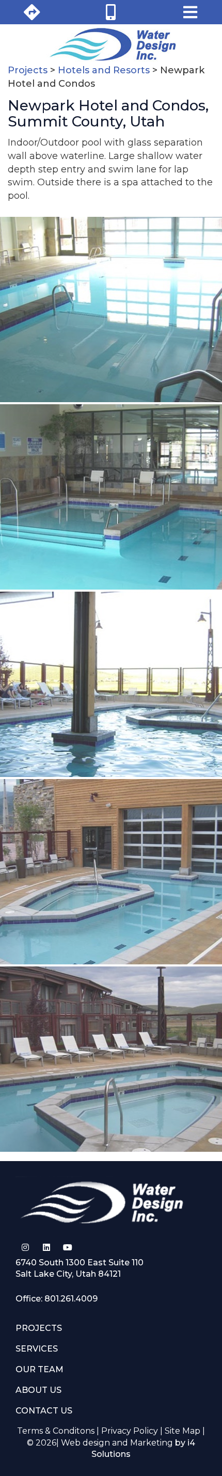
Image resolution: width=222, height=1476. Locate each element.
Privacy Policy (129, 1431)
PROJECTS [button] (38, 1328)
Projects (27, 70)
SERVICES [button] (36, 1349)
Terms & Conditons (55, 1431)
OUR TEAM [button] (39, 1369)
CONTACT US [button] (43, 1411)
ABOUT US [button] (38, 1390)
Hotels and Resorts (104, 70)
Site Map (182, 1431)
